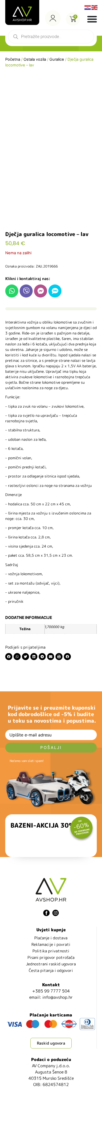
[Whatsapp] (11, 290)
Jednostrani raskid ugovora (51, 964)
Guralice (56, 59)
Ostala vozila (35, 59)
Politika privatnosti (50, 951)
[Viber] (26, 290)
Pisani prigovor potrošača (51, 957)
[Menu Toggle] (92, 19)
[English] (94, 7)
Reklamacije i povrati (50, 944)
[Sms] (54, 290)
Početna (12, 59)
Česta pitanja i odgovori (51, 970)
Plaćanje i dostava (50, 938)
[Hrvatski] (87, 7)
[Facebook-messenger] (40, 290)
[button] (8, 656)
